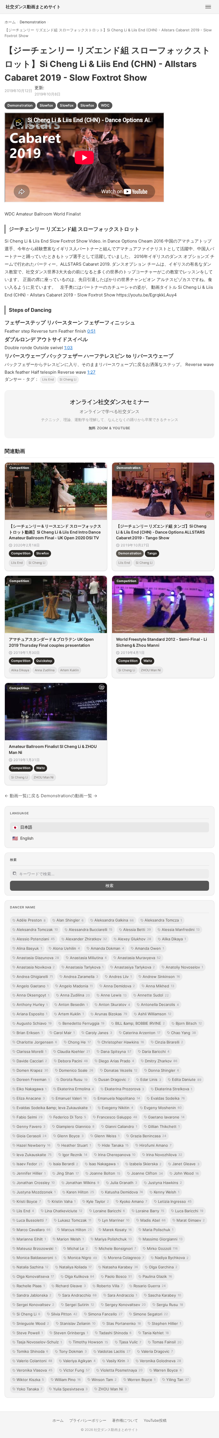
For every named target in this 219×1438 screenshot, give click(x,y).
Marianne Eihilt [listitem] (31, 1239)
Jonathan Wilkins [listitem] (82, 1182)
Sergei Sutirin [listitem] (79, 1304)
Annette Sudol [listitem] (153, 995)
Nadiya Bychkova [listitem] (171, 1257)
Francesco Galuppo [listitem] (117, 1117)
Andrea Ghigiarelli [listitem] (35, 976)
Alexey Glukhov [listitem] (134, 939)
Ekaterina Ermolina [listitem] (75, 1089)
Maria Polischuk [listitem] (158, 1229)
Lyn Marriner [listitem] (115, 1220)
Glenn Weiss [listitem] (106, 1136)
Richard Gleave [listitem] (71, 1286)
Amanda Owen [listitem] (149, 948)
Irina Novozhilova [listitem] (164, 1154)
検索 (109, 885)
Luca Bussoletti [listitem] (32, 1220)
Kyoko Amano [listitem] (133, 1201)
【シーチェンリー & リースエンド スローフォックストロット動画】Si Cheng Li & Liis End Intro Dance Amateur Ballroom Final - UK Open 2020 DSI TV (55, 532)
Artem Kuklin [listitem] (71, 1014)
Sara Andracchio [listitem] (79, 1295)
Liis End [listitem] (25, 1211)
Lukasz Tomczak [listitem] (74, 1220)
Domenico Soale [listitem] (76, 1070)
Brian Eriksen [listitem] (30, 1032)
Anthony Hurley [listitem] (32, 1004)
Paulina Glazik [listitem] (157, 1276)
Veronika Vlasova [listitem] (34, 1370)
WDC (105, 105)
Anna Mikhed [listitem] (160, 986)
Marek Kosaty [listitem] (117, 1229)
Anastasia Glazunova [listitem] (38, 957)
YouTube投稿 (155, 1420)
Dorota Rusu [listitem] (74, 1079)
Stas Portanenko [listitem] (123, 1323)
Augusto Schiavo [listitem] (34, 1023)
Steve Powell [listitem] (30, 1333)
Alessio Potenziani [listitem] (36, 939)
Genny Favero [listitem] (31, 1126)
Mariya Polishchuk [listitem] (113, 1239)
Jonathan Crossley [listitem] (36, 1182)
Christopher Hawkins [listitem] (123, 1042)
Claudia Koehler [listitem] (73, 1051)
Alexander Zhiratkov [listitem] (86, 939)
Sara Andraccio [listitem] (122, 1295)
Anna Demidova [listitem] (119, 986)
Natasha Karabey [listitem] (120, 1267)
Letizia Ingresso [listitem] (175, 1201)
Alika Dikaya (20, 670)
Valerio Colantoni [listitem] (34, 1360)
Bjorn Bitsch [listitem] (189, 1023)
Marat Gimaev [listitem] (191, 1220)
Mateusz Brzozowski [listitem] (36, 1248)
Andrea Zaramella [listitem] (81, 976)
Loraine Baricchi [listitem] (109, 1211)
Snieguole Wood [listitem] (33, 1323)
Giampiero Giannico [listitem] (75, 1126)
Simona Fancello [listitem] (105, 1314)
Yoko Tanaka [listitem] (29, 1389)
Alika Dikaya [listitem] (174, 939)
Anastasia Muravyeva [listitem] (139, 957)
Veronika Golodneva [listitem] (160, 1360)
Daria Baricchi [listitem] (155, 1051)
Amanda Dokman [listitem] (107, 948)
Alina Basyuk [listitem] (29, 948)
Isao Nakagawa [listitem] (104, 1164)
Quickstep (44, 661)
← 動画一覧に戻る (22, 795)
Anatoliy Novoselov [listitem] (184, 967)
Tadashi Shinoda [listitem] (115, 1333)
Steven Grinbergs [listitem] (71, 1333)
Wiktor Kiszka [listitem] (30, 1379)
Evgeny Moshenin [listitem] (163, 1107)
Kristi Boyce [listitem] (29, 1201)
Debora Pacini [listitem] (73, 1061)
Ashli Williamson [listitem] (154, 1014)
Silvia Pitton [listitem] (64, 1314)
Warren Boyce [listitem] (167, 1370)
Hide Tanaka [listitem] (115, 1145)
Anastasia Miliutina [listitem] (88, 957)
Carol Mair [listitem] (64, 1032)
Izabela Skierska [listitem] (145, 1164)
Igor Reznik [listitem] (74, 1154)
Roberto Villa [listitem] (110, 1286)
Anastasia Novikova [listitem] (36, 967)
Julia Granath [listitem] (123, 1182)
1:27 (91, 372)
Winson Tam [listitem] (104, 1379)
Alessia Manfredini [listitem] (181, 929)
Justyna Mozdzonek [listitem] (36, 1192)
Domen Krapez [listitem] (32, 1070)
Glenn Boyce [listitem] (70, 1136)
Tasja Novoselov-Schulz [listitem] (39, 1342)
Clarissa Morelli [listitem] (31, 1051)
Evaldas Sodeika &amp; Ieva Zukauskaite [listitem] (54, 1107)
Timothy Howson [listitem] (90, 1342)
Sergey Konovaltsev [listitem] (125, 1304)
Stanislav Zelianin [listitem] (78, 1323)
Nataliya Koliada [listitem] (75, 1267)
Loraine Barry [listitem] (150, 1211)
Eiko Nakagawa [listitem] (31, 1089)
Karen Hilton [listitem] (80, 1192)
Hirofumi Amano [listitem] (155, 1145)
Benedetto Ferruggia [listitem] (83, 1023)
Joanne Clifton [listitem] (147, 1173)
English (22, 838)
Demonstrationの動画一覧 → (69, 795)
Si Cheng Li (68, 379)
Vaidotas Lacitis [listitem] (114, 1351)
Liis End (48, 379)
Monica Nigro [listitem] (82, 1257)
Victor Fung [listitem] (76, 1370)
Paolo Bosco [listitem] (118, 1276)
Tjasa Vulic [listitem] (130, 1342)
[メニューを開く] (208, 7)
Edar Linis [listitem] (150, 1079)
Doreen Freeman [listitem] (33, 1079)
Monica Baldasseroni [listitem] (37, 1257)
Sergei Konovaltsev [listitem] (35, 1304)
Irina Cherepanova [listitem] (116, 1154)
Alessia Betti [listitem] (137, 929)
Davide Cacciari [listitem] (32, 1061)
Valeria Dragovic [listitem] (157, 1351)
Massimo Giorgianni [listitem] (162, 1239)
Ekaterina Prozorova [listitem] (124, 1089)
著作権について (125, 1420)
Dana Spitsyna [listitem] (116, 1051)
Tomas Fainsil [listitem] (166, 1342)
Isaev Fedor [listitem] (29, 1164)
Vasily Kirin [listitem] (117, 1360)
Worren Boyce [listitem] (141, 1379)
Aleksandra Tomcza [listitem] (163, 920)
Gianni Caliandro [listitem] (121, 1126)
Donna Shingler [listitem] (163, 1070)
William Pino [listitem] (68, 1379)
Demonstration (33, 22)
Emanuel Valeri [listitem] (71, 1098)
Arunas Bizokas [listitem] (111, 1014)
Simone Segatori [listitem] (150, 1314)
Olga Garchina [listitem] (163, 1267)
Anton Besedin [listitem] (73, 1004)
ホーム (10, 22)
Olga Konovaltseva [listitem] (35, 1276)
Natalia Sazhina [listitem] (32, 1267)
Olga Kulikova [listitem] (79, 1276)
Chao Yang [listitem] (183, 1032)
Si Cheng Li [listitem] (28, 1314)
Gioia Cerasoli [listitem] (31, 1136)
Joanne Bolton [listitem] (105, 1173)
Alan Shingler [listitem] (70, 920)
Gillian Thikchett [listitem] (164, 1126)
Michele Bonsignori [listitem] (117, 1248)
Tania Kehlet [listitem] (155, 1333)
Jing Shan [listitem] (67, 1173)
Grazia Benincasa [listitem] (148, 1136)
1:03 (68, 347)
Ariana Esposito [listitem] (32, 1014)
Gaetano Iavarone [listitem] (166, 1117)
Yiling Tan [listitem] (177, 1379)
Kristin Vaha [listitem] (64, 1201)
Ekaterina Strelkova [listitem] (173, 1089)
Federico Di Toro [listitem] (69, 1117)
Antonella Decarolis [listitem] (160, 1004)
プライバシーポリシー (87, 1420)
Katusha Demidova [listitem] (124, 1192)
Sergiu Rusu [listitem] (170, 1304)
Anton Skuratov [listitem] (114, 1004)
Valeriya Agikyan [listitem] (79, 1360)
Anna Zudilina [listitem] (75, 995)
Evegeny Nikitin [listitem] (117, 1107)
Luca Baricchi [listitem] (189, 1211)
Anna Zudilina (44, 670)
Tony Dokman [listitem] (73, 1351)
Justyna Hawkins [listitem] (165, 1182)
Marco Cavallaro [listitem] (33, 1229)
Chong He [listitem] (79, 1042)
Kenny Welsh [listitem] (166, 1192)
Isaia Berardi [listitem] (65, 1164)
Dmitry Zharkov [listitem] (161, 1061)
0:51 (91, 331)
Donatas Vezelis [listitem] (120, 1070)
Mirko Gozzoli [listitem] (162, 1248)
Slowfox (46, 105)
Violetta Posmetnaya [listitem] (121, 1370)
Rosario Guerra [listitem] (149, 1286)
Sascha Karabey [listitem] (164, 1295)
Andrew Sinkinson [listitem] (161, 976)
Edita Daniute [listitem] (186, 1079)
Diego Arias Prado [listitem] (116, 1061)
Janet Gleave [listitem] (185, 1164)
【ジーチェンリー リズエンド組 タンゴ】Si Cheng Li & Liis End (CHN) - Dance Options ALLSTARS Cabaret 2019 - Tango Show (161, 532)
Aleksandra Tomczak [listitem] (37, 929)
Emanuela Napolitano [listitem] (119, 1098)
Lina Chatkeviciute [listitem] (63, 1211)
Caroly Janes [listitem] (99, 1032)
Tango (152, 554)
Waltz (147, 661)
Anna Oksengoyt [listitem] (33, 995)
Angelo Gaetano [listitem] (32, 986)
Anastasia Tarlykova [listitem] (85, 967)
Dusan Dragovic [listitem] (113, 1079)
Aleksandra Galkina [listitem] (114, 920)
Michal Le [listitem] (77, 1248)
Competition (21, 554)
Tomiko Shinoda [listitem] (32, 1351)
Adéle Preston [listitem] (31, 920)
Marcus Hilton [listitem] (76, 1229)
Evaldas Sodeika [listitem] (168, 1098)
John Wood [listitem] (186, 1173)
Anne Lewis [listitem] (114, 995)
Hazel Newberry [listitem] (33, 1145)
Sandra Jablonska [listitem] (34, 1295)
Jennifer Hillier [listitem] (31, 1173)
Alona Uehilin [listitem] (66, 948)
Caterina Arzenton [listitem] (141, 1032)
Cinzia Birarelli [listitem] (169, 1042)
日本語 (22, 827)
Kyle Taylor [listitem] (97, 1201)
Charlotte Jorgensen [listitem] (37, 1042)
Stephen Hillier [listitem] (166, 1323)
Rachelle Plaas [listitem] (31, 1286)
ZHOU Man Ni (151, 670)
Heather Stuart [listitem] (76, 1145)
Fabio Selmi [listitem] (29, 1117)
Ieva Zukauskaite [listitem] (34, 1154)
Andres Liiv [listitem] (120, 976)
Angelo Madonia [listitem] (76, 986)
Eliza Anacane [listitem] (31, 1098)
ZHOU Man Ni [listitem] (112, 1389)
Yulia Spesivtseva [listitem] (70, 1389)
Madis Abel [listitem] (153, 1220)
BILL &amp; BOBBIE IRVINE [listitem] (140, 1023)
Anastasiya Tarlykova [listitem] (134, 967)
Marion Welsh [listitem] (70, 1239)
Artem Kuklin (69, 670)
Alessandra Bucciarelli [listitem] (90, 929)
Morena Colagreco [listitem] (126, 1257)
